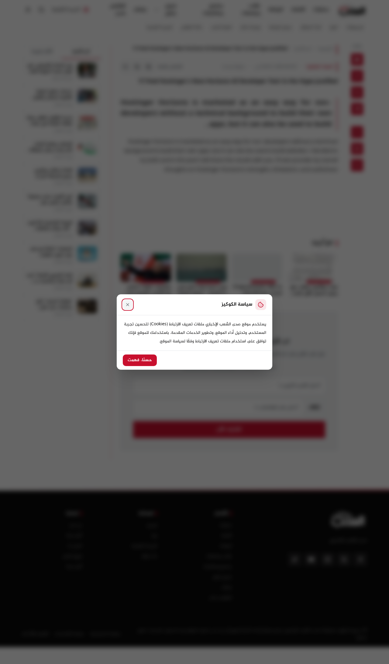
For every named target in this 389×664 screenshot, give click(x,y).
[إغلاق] (128, 305)
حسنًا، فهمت (140, 360)
